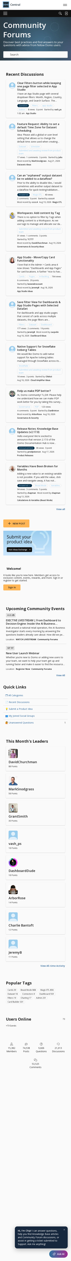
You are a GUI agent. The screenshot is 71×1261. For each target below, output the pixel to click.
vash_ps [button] (58, 109)
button (22, 109)
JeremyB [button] (35, 287)
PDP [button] (37, 406)
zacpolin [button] (55, 332)
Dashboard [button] (46, 324)
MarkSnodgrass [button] (39, 161)
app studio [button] (47, 105)
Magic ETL (57, 202)
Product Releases (25, 455)
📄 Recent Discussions (17, 702)
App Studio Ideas (25, 291)
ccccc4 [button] (51, 198)
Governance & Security (28, 417)
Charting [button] (26, 997)
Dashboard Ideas (38, 335)
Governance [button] (24, 406)
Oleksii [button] (49, 376)
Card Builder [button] (15, 1001)
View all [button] (60, 509)
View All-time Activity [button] (52, 965)
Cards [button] (21, 276)
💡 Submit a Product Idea (19, 708)
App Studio (31, 113)
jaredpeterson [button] (34, 451)
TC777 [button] (30, 239)
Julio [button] (60, 157)
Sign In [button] (12, 587)
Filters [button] (35, 105)
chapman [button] (31, 493)
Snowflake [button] (23, 365)
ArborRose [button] (37, 414)
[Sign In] (66, 13)
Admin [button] (41, 997)
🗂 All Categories (14, 695)
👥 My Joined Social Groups (20, 715)
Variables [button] (55, 485)
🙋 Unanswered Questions (35, 722)
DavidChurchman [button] (40, 243)
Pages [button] (32, 276)
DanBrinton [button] (53, 410)
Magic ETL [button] (37, 194)
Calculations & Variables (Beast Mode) (35, 500)
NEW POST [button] (19, 523)
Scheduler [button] (35, 146)
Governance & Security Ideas (30, 246)
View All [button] (60, 675)
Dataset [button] (22, 146)
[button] (12, 85)
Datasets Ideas (24, 164)
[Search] (60, 13)
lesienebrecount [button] (35, 284)
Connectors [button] (28, 993)
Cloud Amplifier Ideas (40, 380)
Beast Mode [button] (40, 485)
